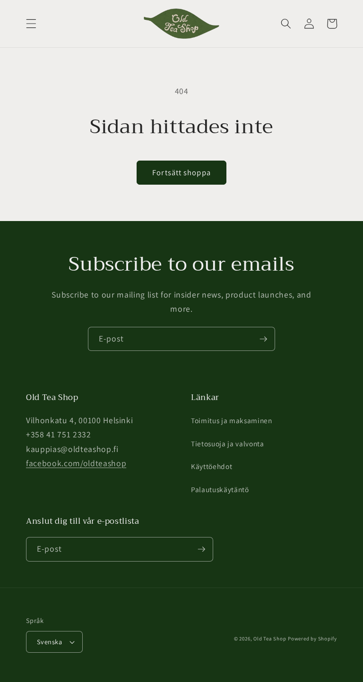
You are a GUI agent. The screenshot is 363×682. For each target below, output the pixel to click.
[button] (31, 23)
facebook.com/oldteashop (76, 463)
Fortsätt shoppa (181, 172)
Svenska (49, 641)
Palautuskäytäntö (220, 489)
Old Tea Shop (269, 638)
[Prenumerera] (263, 339)
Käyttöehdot (211, 466)
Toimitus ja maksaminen (231, 420)
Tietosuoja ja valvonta (227, 443)
